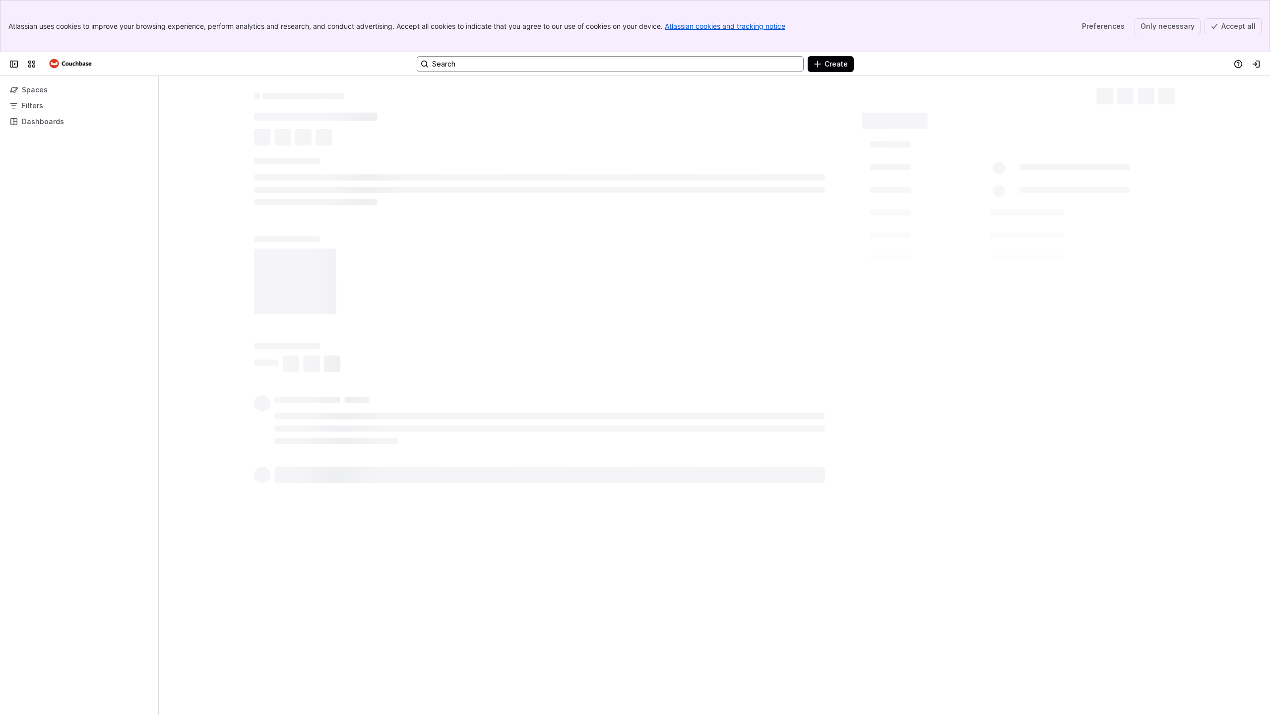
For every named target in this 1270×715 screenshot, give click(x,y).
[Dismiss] (208, 637)
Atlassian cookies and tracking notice (725, 26)
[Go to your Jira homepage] (71, 64)
